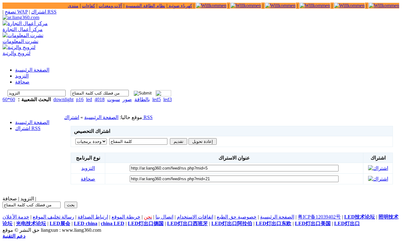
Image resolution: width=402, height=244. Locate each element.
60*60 (9, 99)
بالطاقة (142, 99)
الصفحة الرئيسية (32, 122)
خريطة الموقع (125, 217)
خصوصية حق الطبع (237, 217)
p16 (80, 99)
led (89, 99)
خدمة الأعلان (16, 217)
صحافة (88, 179)
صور (127, 99)
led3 (167, 99)
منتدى (73, 5)
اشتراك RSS (44, 11)
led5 (156, 99)
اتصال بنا (164, 217)
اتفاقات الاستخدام (195, 217)
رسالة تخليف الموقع (53, 217)
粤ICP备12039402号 (319, 217)
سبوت (113, 99)
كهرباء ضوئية (179, 5)
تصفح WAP (16, 11)
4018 (100, 99)
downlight (63, 99)
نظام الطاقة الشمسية (145, 5)
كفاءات (88, 5)
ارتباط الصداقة (93, 217)
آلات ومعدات (110, 5)
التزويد (88, 168)
